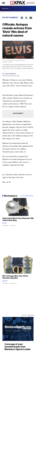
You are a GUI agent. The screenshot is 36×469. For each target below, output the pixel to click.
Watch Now (30, 3)
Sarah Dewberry (10, 74)
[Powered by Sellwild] (31, 315)
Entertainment (10, 17)
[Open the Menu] (3, 3)
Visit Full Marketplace (27, 195)
